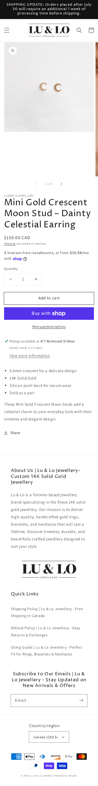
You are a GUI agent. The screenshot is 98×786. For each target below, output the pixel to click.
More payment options (49, 326)
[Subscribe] (81, 700)
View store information (30, 355)
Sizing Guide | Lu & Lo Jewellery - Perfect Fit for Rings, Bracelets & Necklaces (46, 650)
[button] (7, 30)
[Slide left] (37, 184)
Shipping (10, 243)
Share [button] (15, 432)
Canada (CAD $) (45, 737)
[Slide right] (61, 184)
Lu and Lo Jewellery (41, 775)
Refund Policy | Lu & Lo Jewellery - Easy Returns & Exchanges (45, 631)
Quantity (11, 268)
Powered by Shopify (65, 775)
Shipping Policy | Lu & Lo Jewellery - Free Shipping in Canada (47, 612)
